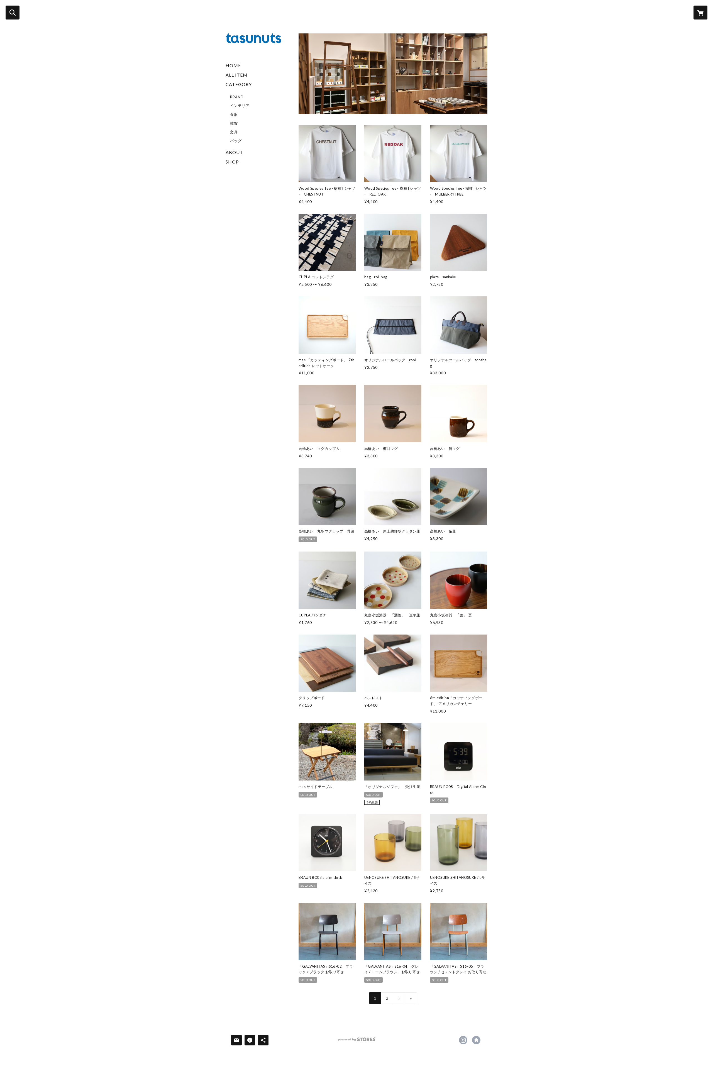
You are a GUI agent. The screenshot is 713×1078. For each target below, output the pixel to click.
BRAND (237, 97)
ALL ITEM (237, 74)
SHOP (232, 161)
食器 (234, 114)
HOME (233, 65)
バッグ (236, 140)
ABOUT (234, 152)
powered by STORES (356, 1041)
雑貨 (234, 123)
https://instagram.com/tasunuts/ (463, 1040)
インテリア (240, 105)
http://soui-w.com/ (476, 1040)
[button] (253, 113)
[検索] (12, 12)
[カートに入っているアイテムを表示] (700, 12)
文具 (234, 132)
